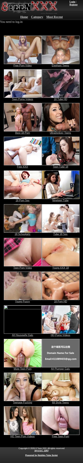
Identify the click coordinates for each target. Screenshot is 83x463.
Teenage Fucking (22, 402)
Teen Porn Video (22, 267)
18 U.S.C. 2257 (41, 450)
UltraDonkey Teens (60, 132)
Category (37, 17)
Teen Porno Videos (22, 99)
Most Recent (54, 17)
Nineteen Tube (60, 200)
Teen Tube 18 (60, 166)
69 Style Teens (60, 402)
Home (24, 17)
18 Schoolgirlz (22, 234)
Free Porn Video (23, 65)
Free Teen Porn (60, 436)
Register (73, 4)
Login (72, 1)
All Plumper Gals (60, 368)
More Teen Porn (22, 368)
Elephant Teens (60, 65)
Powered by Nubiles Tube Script (41, 455)
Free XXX (22, 166)
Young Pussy (22, 301)
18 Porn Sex (23, 200)
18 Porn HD (60, 301)
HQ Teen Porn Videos (22, 436)
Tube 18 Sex (60, 234)
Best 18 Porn (22, 132)
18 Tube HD (60, 99)
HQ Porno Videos (60, 335)
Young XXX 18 (60, 267)
